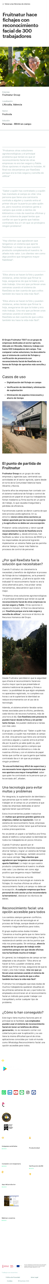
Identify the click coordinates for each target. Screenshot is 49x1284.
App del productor (8, 1184)
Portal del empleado (36, 1156)
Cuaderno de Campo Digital (12, 1142)
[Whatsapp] (4, 1092)
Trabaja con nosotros (9, 1272)
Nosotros (5, 1214)
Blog (3, 1227)
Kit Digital (5, 1239)
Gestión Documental (36, 1152)
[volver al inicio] (7, 1060)
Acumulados (33, 1178)
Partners (5, 1247)
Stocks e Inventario (9, 1159)
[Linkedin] (10, 1092)
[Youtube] (16, 1092)
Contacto (5, 1260)
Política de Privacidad (13, 1277)
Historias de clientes (9, 1223)
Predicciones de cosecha (11, 1155)
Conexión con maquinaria (11, 1164)
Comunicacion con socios (11, 1176)
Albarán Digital (7, 1180)
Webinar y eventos (8, 1218)
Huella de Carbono (36, 1187)
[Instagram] (28, 1092)
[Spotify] (22, 1092)
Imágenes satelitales (9, 1146)
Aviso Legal (34, 1277)
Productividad (34, 1148)
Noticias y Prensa (8, 1231)
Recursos (5, 1235)
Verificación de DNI (36, 1166)
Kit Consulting (7, 1243)
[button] (35, 43)
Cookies (9, 1281)
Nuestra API (6, 1256)
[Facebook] (34, 1092)
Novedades (6, 1251)
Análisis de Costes (8, 1151)
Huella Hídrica (34, 1182)
